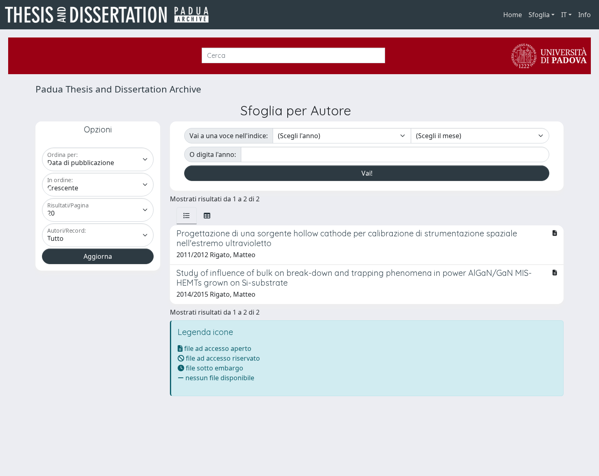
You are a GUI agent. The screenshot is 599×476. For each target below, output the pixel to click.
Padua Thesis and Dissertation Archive (118, 89)
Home (512, 14)
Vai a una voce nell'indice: (228, 135)
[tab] (186, 215)
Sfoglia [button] (539, 14)
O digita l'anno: (212, 154)
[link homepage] (110, 14)
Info (584, 14)
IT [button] (564, 14)
